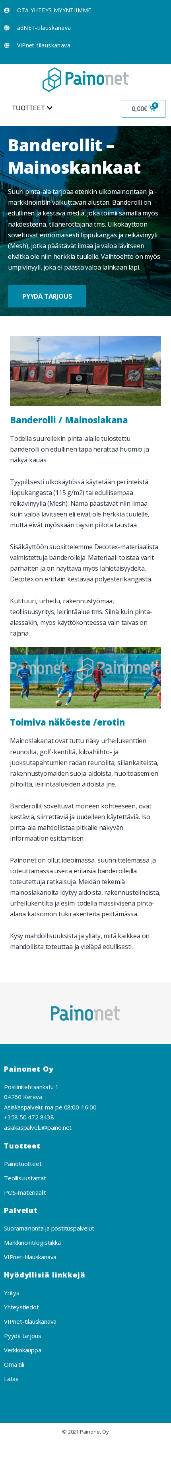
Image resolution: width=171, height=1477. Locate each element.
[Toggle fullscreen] (80, 1449)
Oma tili (14, 1364)
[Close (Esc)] (15, 1449)
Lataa (11, 1379)
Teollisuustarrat (25, 1178)
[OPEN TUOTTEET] (50, 108)
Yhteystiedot (21, 1307)
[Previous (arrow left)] (15, 1468)
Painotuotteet (22, 1164)
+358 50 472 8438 (29, 1117)
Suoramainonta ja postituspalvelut (49, 1228)
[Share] (48, 1449)
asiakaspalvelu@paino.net (38, 1127)
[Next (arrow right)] (48, 1468)
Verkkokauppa (22, 1350)
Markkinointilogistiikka (32, 1242)
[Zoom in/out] (112, 1449)
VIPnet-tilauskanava (30, 1257)
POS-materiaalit (25, 1192)
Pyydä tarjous (22, 1336)
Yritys (11, 1293)
